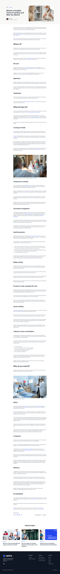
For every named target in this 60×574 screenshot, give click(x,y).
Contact (50, 560)
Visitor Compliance (41, 557)
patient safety (27, 406)
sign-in (25, 192)
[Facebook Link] (21, 515)
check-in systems (27, 67)
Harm (14, 411)
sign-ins (35, 68)
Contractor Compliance (42, 560)
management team (31, 58)
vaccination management (34, 116)
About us (50, 557)
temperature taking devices (27, 101)
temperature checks (28, 185)
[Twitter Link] (19, 515)
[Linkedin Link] (18, 515)
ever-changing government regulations (33, 112)
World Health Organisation (39, 406)
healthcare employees (28, 213)
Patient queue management (17, 310)
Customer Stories (51, 563)
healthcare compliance (29, 449)
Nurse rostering (38, 149)
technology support (33, 498)
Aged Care (30, 557)
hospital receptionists (18, 34)
